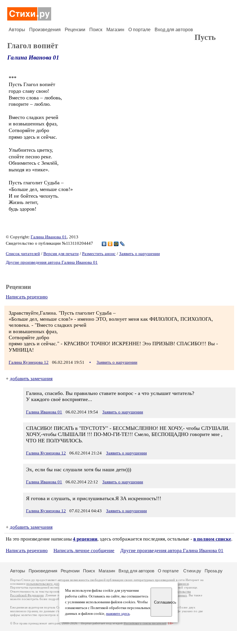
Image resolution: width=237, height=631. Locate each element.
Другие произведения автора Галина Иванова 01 (52, 262)
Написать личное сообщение (83, 550)
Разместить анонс (99, 253)
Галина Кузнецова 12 (29, 362)
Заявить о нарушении (139, 253)
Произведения (45, 29)
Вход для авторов (174, 29)
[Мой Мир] (116, 244)
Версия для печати (61, 253)
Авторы (17, 29)
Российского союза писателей (145, 623)
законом (182, 583)
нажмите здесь (118, 614)
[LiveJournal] (122, 244)
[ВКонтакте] (104, 244)
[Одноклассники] (110, 244)
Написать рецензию (27, 297)
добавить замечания (31, 378)
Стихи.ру (192, 570)
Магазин (115, 29)
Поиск (95, 29)
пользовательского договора (46, 583)
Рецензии (75, 29)
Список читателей (23, 253)
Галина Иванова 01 (33, 57)
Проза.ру (214, 570)
